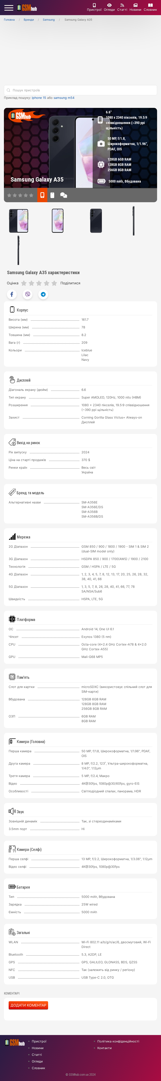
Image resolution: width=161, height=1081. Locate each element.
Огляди (109, 10)
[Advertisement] (80, 54)
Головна (9, 19)
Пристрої (94, 10)
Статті (122, 10)
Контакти (104, 1048)
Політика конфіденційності (118, 1041)
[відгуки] (63, 195)
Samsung (49, 19)
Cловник (150, 10)
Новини (135, 10)
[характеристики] (42, 195)
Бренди (29, 19)
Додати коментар (28, 1005)
